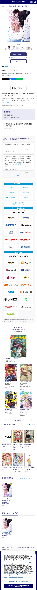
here (30, 562)
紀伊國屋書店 (26, 187)
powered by (21, 173)
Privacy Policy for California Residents (18, 581)
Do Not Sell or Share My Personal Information (15, 573)
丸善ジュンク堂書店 (11, 197)
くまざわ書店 (10, 192)
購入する (18, 61)
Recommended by (25, 424)
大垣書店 (11, 187)
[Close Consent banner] (34, 552)
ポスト (5, 78)
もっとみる (18, 420)
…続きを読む (5, 102)
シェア (12, 78)
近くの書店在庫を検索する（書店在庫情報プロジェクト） (18, 203)
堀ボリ (6, 66)
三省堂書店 (26, 192)
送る (20, 78)
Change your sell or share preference (13, 577)
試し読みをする (19, 54)
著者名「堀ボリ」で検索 (26, 478)
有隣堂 (26, 197)
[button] (31, 49)
